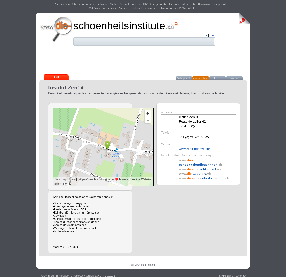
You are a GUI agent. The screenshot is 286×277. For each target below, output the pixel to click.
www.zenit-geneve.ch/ (194, 148)
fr (206, 35)
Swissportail (183, 78)
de (212, 35)
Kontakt (234, 78)
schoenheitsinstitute (119, 26)
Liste (56, 77)
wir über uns (138, 264)
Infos (217, 78)
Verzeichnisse (200, 78)
